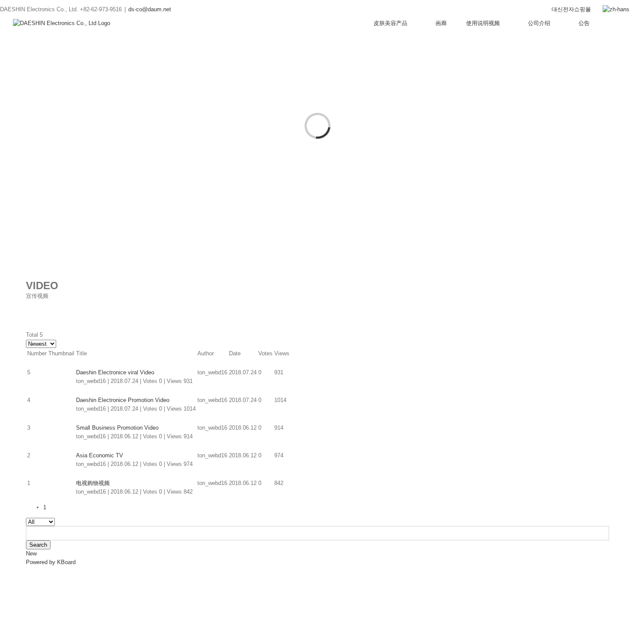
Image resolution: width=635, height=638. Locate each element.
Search (38, 545)
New (31, 553)
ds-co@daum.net (149, 9)
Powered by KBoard (51, 562)
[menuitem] (571, 9)
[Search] (620, 23)
